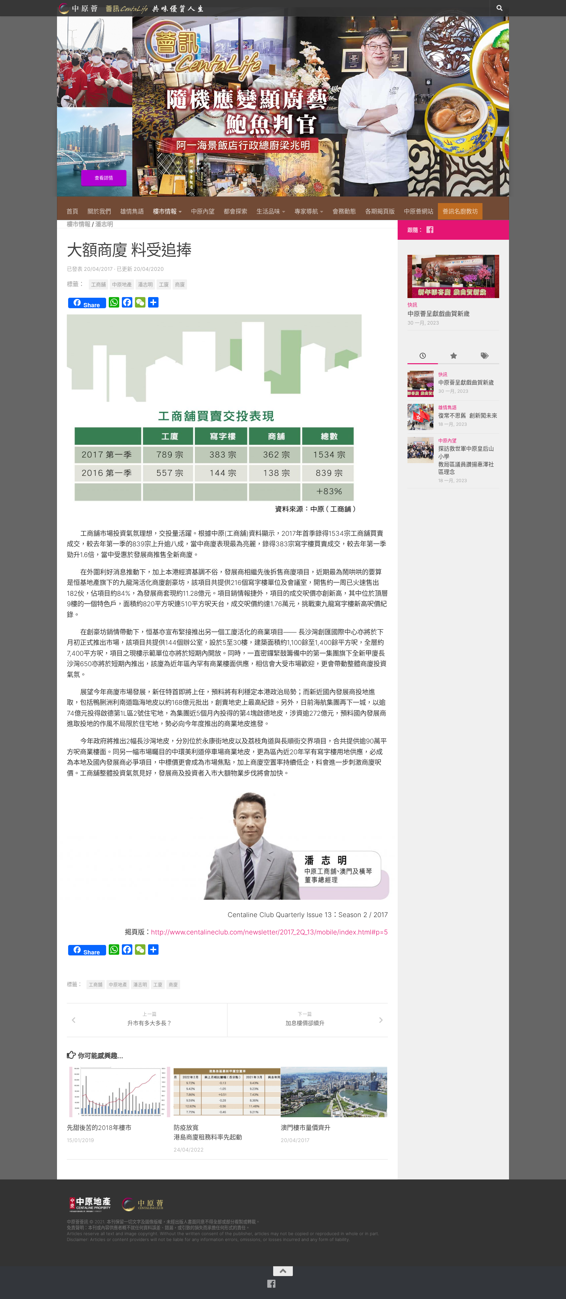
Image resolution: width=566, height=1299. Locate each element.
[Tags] (484, 356)
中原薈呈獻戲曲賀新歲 (438, 314)
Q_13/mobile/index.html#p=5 (344, 932)
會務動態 (344, 211)
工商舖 (98, 284)
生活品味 (268, 211)
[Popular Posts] (453, 356)
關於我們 (99, 211)
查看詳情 (480, 177)
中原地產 (122, 284)
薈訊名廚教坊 (460, 211)
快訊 (412, 305)
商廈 (180, 284)
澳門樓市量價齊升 (305, 1128)
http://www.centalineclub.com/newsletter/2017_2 (225, 932)
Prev (61, 105)
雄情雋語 (132, 211)
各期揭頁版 (380, 211)
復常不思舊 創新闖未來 (467, 415)
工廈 (164, 284)
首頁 (72, 211)
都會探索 (235, 211)
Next (505, 105)
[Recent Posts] (422, 356)
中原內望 (203, 211)
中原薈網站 (131, 8)
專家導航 (306, 211)
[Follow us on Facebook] (430, 230)
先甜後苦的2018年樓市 (99, 1128)
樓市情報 (165, 211)
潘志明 (104, 224)
